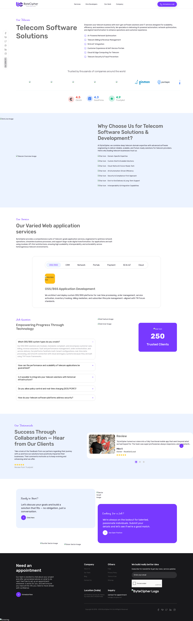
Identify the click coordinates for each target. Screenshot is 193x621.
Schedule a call (168, 4)
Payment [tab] (111, 265)
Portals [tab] (96, 265)
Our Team (87, 573)
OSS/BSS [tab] (53, 265)
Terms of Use (112, 576)
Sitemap (110, 580)
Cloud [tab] (141, 265)
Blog (85, 576)
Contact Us (88, 580)
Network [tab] (81, 265)
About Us (87, 569)
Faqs (109, 569)
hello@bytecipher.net (115, 597)
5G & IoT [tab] (127, 265)
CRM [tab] (68, 265)
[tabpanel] (96, 287)
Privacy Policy (112, 573)
